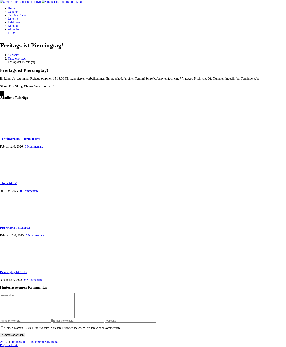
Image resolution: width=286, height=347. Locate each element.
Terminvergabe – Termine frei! (20, 138)
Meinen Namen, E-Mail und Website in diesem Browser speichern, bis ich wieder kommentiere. (62, 327)
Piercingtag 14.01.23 (13, 272)
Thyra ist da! (8, 183)
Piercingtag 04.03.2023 (15, 227)
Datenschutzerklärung (44, 341)
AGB (3, 341)
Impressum (18, 341)
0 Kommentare (34, 146)
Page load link (9, 345)
